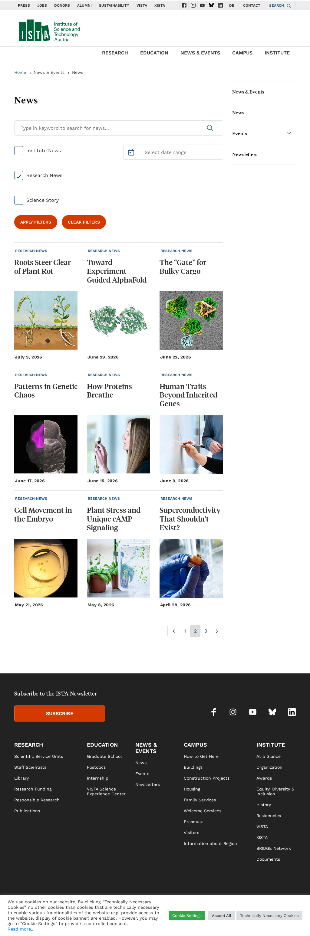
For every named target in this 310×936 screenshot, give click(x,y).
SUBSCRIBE (59, 713)
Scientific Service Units (38, 756)
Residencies (268, 815)
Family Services (200, 799)
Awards (264, 778)
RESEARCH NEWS (31, 251)
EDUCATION (154, 53)
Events (239, 133)
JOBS (42, 5)
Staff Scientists (30, 767)
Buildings (193, 767)
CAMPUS (242, 53)
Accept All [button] (221, 915)
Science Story (42, 200)
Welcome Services (202, 810)
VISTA (142, 5)
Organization (269, 767)
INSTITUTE (277, 53)
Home (20, 72)
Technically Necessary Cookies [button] (269, 915)
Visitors (191, 832)
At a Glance (268, 756)
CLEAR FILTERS (84, 222)
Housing (192, 789)
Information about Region (210, 843)
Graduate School (104, 756)
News (238, 112)
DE (231, 5)
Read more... (21, 929)
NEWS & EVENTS (200, 53)
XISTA (159, 5)
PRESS (24, 5)
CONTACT (251, 5)
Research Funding (32, 789)
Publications (27, 810)
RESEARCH (115, 53)
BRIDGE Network (273, 848)
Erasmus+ (194, 821)
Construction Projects (206, 778)
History (263, 804)
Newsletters (244, 154)
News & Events (49, 72)
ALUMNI (84, 5)
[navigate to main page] (49, 29)
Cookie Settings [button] (187, 915)
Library (21, 778)
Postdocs (96, 767)
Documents (268, 859)
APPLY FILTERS (35, 222)
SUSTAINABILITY (114, 5)
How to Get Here (201, 756)
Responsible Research (37, 799)
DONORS (62, 5)
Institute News (43, 150)
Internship (97, 778)
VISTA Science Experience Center (106, 791)
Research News (44, 175)
